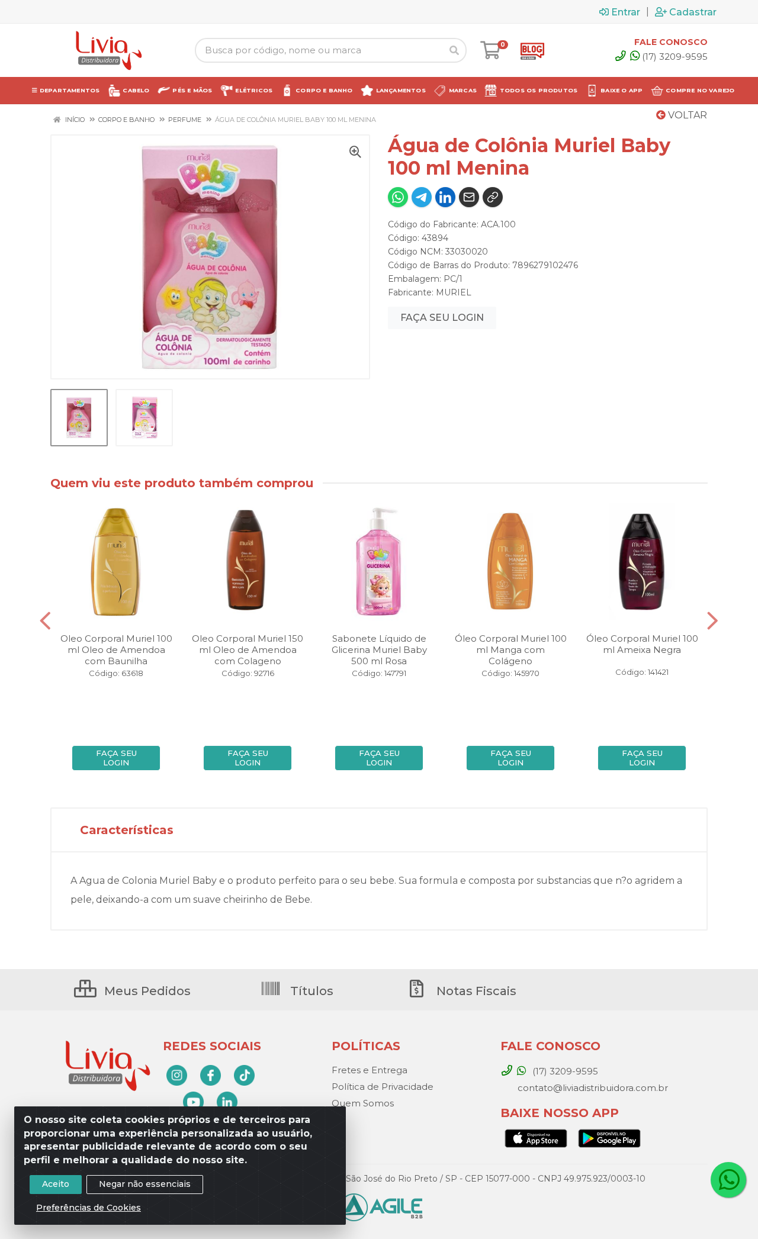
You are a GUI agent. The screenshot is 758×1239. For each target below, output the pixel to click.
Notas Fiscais (474, 991)
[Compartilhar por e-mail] (469, 197)
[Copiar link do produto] (493, 197)
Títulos (310, 991)
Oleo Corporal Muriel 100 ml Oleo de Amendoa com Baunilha (116, 650)
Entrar (625, 12)
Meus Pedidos (146, 991)
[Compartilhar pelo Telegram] (422, 197)
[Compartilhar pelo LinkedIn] (445, 197)
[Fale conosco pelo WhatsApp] (728, 1180)
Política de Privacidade (382, 1086)
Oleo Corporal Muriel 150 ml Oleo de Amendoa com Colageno (247, 650)
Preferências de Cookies (88, 1207)
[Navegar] (45, 621)
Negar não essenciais (145, 1184)
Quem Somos (363, 1103)
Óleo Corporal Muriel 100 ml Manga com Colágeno (511, 650)
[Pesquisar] (454, 50)
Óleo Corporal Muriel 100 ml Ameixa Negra (642, 644)
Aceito (55, 1184)
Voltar (686, 115)
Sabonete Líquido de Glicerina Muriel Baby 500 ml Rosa (379, 650)
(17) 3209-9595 (675, 56)
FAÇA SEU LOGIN (442, 317)
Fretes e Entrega (369, 1070)
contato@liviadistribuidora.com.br (591, 1087)
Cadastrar (693, 12)
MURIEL (453, 292)
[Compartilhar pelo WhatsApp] (398, 197)
